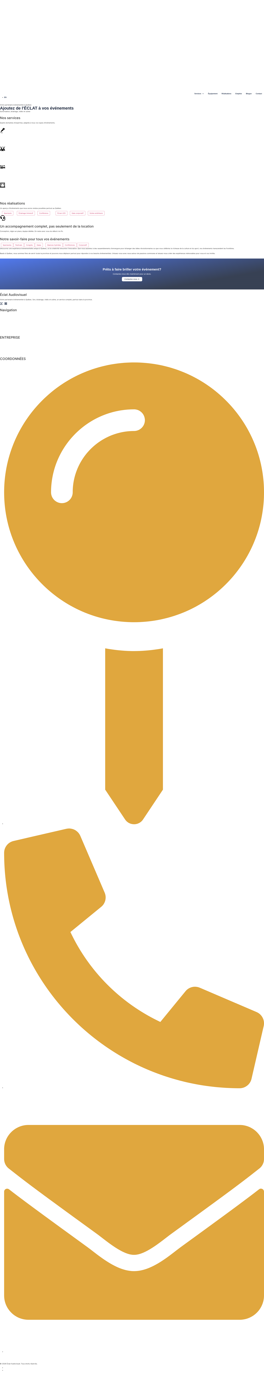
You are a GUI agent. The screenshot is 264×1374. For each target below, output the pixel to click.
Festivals (18, 245)
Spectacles (7, 245)
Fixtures (3, 327)
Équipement (212, 94)
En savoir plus (6, 235)
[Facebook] (1, 303)
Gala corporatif (78, 213)
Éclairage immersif (26, 213)
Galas (39, 245)
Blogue (249, 94)
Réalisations (226, 94)
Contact (259, 94)
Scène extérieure (96, 213)
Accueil (2, 315)
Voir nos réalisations (22, 114)
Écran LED (61, 213)
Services (197, 94)
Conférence (43, 213)
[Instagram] (6, 303)
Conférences (70, 245)
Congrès (29, 245)
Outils (2, 331)
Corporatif (83, 245)
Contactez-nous (7, 114)
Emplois (238, 94)
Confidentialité (5, 352)
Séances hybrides (54, 245)
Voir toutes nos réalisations (117, 213)
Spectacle (8, 213)
